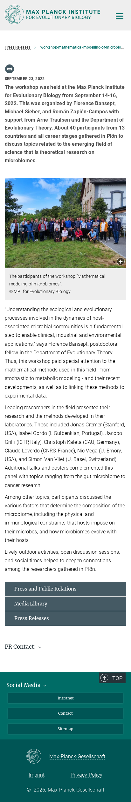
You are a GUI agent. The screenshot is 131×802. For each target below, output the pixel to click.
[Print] (9, 69)
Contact (65, 713)
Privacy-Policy (86, 775)
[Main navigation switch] (119, 16)
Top (117, 678)
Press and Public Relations (45, 589)
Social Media (24, 685)
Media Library (30, 604)
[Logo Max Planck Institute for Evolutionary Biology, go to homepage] (53, 14)
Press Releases (31, 618)
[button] (121, 262)
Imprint (37, 775)
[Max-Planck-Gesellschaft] (37, 756)
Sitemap (65, 728)
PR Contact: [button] (21, 647)
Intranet (66, 698)
